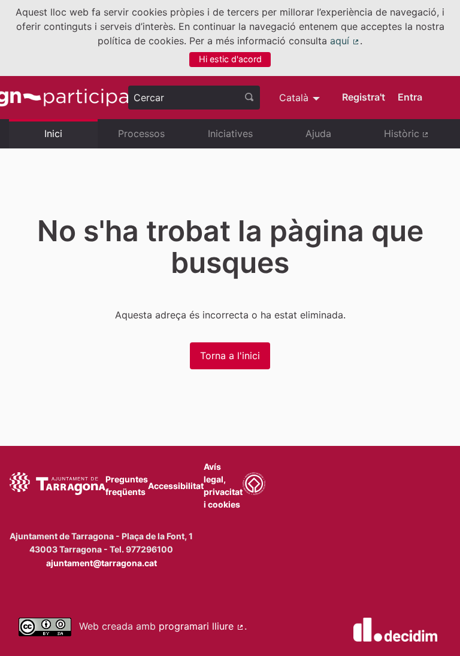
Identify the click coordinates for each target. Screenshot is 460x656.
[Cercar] (249, 98)
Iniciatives (230, 133)
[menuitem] (301, 97)
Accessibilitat (176, 486)
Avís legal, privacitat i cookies (223, 485)
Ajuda (318, 133)
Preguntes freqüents (126, 485)
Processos (141, 133)
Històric (417, 138)
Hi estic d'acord (230, 59)
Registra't (363, 97)
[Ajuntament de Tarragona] (57, 485)
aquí (345, 41)
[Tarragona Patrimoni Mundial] (254, 485)
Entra (410, 97)
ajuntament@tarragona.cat (101, 563)
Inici (53, 133)
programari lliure (201, 626)
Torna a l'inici (230, 356)
